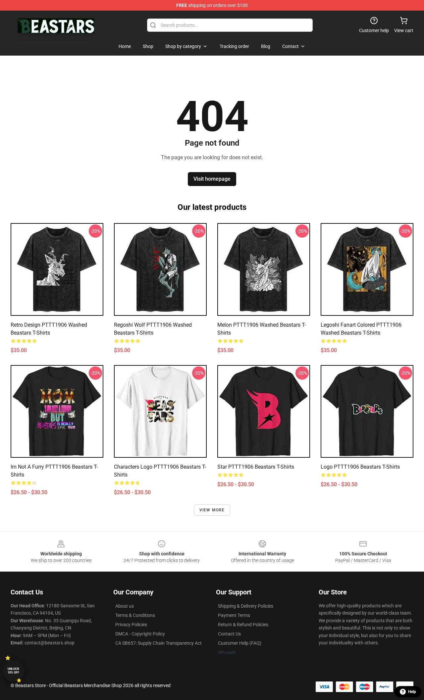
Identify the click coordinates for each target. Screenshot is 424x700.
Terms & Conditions (135, 615)
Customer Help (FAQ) (239, 643)
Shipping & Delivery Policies (245, 606)
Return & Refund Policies (243, 624)
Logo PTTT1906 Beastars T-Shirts (360, 467)
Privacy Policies (131, 624)
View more (212, 510)
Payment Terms (234, 615)
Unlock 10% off (13, 670)
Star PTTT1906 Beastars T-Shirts (255, 467)
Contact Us (229, 633)
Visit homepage (212, 179)
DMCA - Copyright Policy (140, 633)
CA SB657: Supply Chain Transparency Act (158, 643)
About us (124, 606)
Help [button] (412, 691)
